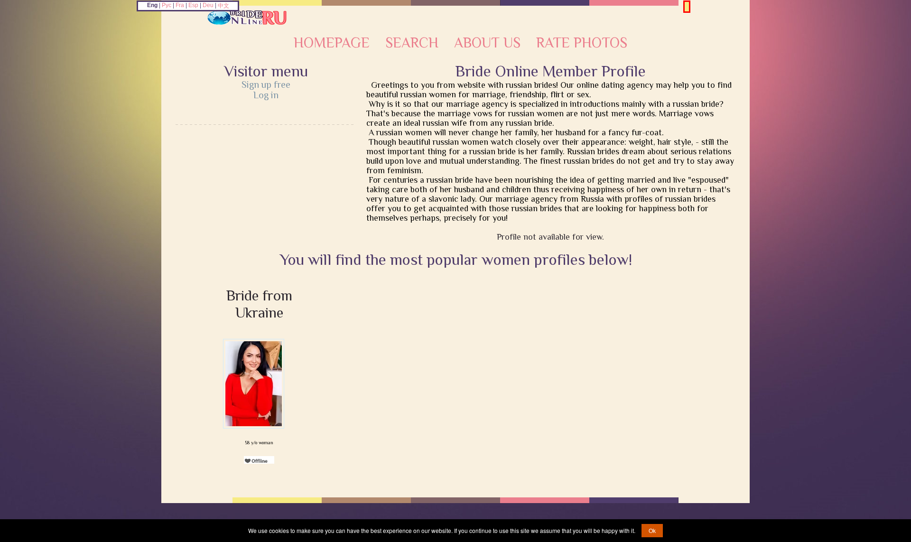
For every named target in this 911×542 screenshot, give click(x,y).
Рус (166, 5)
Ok (652, 530)
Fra (180, 5)
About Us (487, 43)
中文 (223, 5)
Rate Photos (581, 43)
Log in (266, 95)
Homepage (332, 43)
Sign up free (266, 84)
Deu (208, 5)
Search (411, 43)
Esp (193, 5)
